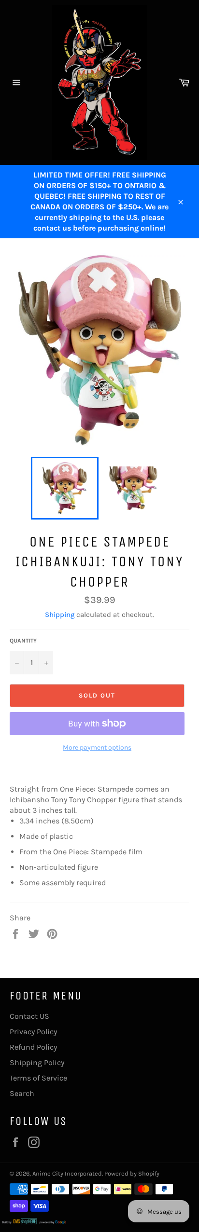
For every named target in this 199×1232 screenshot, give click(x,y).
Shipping (59, 614)
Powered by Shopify (131, 1173)
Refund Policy (33, 1047)
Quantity (23, 640)
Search (22, 1093)
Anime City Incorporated (67, 1173)
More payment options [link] (97, 747)
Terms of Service (38, 1077)
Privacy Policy (33, 1031)
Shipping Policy (37, 1062)
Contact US (29, 1016)
